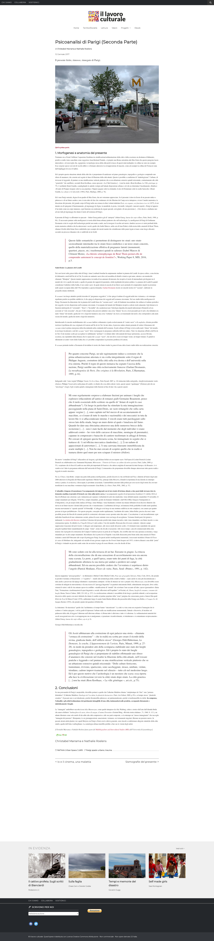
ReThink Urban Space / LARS (70, 750)
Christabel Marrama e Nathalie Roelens (74, 49)
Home (76, 28)
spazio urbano (98, 750)
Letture (104, 28)
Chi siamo (7, 2)
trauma (108, 750)
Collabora (20, 2)
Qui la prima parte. (62, 147)
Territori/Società (90, 28)
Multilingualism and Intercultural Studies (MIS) (112, 729)
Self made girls (158, 881)
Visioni (114, 28)
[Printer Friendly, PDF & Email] (61, 735)
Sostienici (34, 2)
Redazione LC (33, 890)
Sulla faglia (75, 881)
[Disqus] (107, 796)
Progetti (125, 28)
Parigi (88, 750)
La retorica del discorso (71, 520)
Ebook (137, 28)
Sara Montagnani (155, 886)
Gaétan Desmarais (109, 288)
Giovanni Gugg (114, 890)
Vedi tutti (180, 849)
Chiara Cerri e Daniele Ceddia (80, 886)
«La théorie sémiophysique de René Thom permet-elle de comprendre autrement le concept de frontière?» (105, 255)
